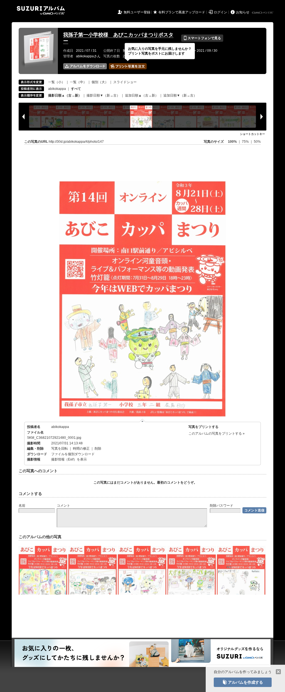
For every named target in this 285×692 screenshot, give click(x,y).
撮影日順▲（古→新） (65, 95)
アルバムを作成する (242, 682)
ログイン (220, 12)
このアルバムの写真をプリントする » (216, 433)
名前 (22, 506)
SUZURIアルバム (41, 10)
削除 (98, 448)
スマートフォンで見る (202, 38)
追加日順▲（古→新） (141, 95)
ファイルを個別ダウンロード (73, 454)
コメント (63, 506)
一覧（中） (78, 82)
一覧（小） (56, 82)
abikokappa (57, 89)
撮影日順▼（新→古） (103, 95)
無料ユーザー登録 (137, 12)
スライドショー (125, 82)
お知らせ (242, 12)
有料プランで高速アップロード (181, 12)
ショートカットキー (252, 134)
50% (257, 142)
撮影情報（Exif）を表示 (69, 459)
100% (232, 142)
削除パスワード (221, 506)
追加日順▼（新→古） (180, 95)
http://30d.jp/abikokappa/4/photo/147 (76, 142)
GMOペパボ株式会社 (263, 13)
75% (246, 142)
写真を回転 (59, 448)
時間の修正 (81, 448)
